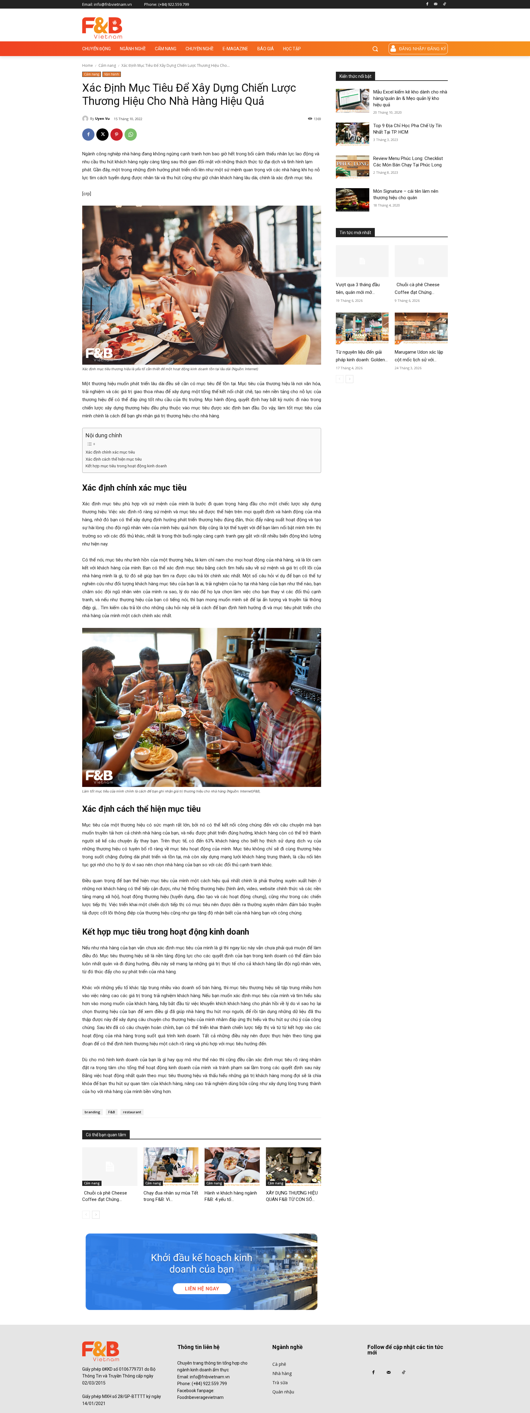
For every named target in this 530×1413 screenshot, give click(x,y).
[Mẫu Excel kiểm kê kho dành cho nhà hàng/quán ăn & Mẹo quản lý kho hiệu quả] (353, 100)
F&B (111, 1112)
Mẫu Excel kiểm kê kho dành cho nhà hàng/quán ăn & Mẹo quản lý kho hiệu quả (410, 98)
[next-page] (96, 1215)
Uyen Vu (102, 118)
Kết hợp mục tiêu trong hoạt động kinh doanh (126, 465)
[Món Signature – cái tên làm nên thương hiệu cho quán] (353, 200)
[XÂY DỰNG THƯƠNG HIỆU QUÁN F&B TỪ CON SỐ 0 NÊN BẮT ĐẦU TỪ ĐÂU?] (293, 1166)
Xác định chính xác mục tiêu (111, 452)
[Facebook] (427, 4)
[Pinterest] (116, 134)
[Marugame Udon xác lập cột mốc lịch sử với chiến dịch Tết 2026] (421, 328)
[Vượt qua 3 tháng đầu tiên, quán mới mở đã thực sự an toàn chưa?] (362, 261)
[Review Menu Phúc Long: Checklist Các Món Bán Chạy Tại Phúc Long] (353, 167)
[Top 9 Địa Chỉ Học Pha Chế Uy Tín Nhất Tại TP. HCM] (353, 134)
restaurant (132, 1112)
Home (87, 65)
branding (92, 1112)
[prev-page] (86, 1215)
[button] (375, 48)
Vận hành (111, 74)
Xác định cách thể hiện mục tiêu (114, 459)
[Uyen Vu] (86, 119)
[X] (102, 134)
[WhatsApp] (131, 134)
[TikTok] (444, 4)
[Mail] (435, 4)
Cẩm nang (107, 65)
